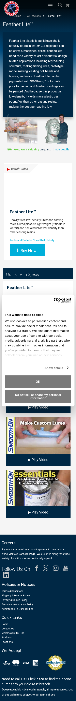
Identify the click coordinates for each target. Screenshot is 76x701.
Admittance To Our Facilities (17, 609)
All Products (34, 16)
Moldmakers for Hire (13, 633)
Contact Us (8, 628)
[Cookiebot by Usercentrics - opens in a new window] (54, 300)
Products (7, 637)
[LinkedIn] (6, 576)
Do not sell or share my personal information (38, 396)
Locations (7, 642)
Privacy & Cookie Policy (14, 600)
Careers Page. (27, 553)
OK (38, 381)
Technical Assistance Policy (17, 604)
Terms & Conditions (13, 591)
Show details (54, 368)
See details (62, 149)
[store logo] (11, 8)
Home (5, 624)
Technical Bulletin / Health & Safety (32, 240)
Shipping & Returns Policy (16, 595)
